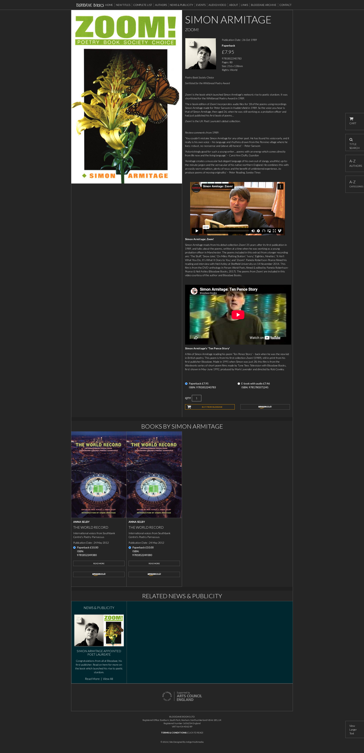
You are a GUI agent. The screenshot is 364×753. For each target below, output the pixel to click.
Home (109, 4)
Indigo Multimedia (195, 741)
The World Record (90, 527)
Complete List (142, 4)
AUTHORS (354, 163)
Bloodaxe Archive (263, 4)
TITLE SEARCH (354, 144)
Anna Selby (81, 521)
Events (201, 4)
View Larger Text (353, 729)
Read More (98, 563)
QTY (188, 398)
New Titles (123, 4)
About (233, 4)
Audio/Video (217, 4)
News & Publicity (181, 4)
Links (244, 4)
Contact (285, 4)
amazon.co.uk (265, 407)
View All (108, 678)
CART (352, 123)
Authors (161, 4)
